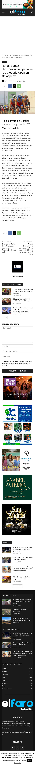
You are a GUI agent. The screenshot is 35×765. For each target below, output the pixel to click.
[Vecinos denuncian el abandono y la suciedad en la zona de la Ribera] (6, 602)
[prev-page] (3, 317)
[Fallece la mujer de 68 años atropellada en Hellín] (6, 579)
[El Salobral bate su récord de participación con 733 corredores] (6, 301)
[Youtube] (22, 748)
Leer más (17, 763)
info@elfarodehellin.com (16, 732)
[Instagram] (17, 748)
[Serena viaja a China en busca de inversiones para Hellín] (6, 560)
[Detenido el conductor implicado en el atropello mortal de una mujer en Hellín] (6, 550)
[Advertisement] (17, 34)
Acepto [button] (29, 760)
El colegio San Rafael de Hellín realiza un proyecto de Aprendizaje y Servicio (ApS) (9, 248)
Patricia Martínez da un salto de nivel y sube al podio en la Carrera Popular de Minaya (22, 309)
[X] (14, 86)
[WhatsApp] (19, 86)
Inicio (3, 55)
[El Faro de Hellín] (3, 81)
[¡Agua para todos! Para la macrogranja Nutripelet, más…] (6, 620)
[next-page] (6, 317)
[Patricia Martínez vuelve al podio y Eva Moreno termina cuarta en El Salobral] (6, 291)
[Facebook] (10, 86)
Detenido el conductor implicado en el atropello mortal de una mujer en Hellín (22, 549)
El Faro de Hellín (10, 81)
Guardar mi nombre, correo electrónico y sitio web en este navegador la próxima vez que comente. (17, 364)
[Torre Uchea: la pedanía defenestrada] (6, 612)
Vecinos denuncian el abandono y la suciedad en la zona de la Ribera (22, 601)
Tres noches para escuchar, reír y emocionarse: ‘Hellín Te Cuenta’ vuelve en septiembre (23, 568)
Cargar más (17, 586)
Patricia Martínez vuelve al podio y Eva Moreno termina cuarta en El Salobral (23, 291)
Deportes (8, 55)
